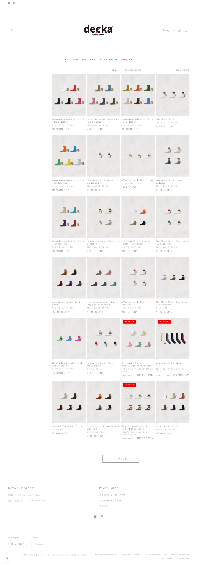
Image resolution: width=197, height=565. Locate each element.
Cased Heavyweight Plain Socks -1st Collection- (137, 120)
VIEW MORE (121, 459)
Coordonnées (183, 558)
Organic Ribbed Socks (167, 426)
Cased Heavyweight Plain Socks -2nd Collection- (68, 120)
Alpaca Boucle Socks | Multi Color (169, 364)
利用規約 (103, 506)
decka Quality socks (39, 555)
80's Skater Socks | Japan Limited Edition (100, 181)
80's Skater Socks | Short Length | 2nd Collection (172, 242)
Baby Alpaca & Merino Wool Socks (66, 303)
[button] (11, 30)
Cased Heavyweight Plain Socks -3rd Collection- (103, 120)
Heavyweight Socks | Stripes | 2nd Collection (67, 364)
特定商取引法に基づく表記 (112, 495)
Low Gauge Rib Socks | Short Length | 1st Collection (135, 242)
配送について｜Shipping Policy (24, 495)
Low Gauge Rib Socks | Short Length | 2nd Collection (101, 303)
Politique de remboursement (104, 555)
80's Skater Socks (165, 119)
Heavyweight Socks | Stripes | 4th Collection (101, 364)
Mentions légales (167, 558)
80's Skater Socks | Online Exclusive (169, 181)
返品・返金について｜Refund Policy (26, 500)
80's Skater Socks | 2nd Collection (133, 303)
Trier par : (115, 69)
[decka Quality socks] (98, 30)
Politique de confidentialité (131, 555)
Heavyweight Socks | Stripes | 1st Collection (103, 242)
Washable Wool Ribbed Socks (67, 426)
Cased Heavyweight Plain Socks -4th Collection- (68, 181)
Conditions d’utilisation (156, 555)
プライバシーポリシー (110, 500)
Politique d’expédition (179, 555)
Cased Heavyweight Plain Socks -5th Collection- (68, 242)
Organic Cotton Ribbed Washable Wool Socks (103, 427)
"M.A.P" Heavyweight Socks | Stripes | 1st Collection (135, 427)
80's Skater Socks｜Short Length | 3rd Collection (172, 303)
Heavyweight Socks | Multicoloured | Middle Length (136, 364)
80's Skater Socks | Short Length (137, 180)
